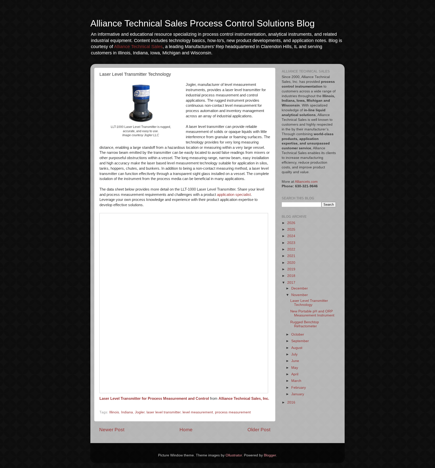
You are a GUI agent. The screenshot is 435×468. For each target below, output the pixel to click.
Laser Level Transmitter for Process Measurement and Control (154, 399)
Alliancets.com (306, 182)
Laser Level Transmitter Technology (309, 303)
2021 (291, 256)
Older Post (258, 429)
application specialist (234, 195)
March (296, 381)
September (300, 341)
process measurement (233, 412)
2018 (291, 276)
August (296, 348)
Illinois (114, 412)
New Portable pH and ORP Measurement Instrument (312, 313)
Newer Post (111, 429)
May (294, 368)
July (294, 354)
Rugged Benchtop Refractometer (304, 324)
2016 (291, 402)
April (294, 374)
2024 (291, 236)
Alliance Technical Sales (138, 46)
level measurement (198, 412)
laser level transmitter (163, 412)
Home (186, 429)
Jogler (139, 412)
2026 (291, 223)
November (299, 295)
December (299, 288)
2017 (291, 282)
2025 (291, 229)
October (297, 334)
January (297, 394)
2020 (291, 263)
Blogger (270, 455)
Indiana (127, 412)
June (295, 361)
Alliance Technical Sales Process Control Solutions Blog (202, 23)
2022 (291, 249)
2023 (291, 243)
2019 (291, 269)
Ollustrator (234, 455)
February (298, 387)
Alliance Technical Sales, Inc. (244, 399)
